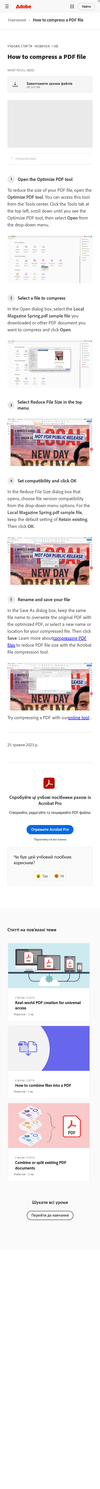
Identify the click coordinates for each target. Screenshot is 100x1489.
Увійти (86, 6)
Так (45, 876)
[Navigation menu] (7, 6)
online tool (78, 717)
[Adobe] (23, 6)
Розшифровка (25, 159)
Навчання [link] (17, 20)
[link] (17, 21)
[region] (49, 982)
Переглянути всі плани (50, 839)
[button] (72, 6)
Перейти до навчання (50, 1215)
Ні (62, 876)
